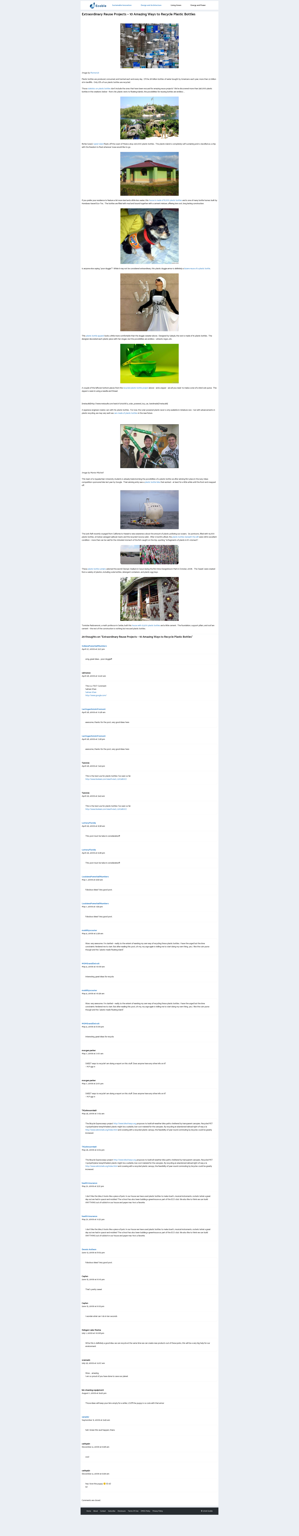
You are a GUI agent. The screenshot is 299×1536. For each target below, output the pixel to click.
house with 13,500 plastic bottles (146, 625)
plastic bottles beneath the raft (185, 537)
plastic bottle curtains (97, 569)
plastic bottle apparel (95, 336)
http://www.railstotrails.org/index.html (101, 1130)
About (95, 1511)
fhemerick (94, 73)
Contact (103, 1511)
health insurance (89, 1183)
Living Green (176, 5)
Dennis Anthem (89, 1249)
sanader (85, 1417)
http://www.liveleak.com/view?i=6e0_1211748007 (106, 779)
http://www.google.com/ (96, 695)
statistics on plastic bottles (99, 88)
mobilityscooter (89, 930)
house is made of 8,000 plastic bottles (165, 200)
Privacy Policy (158, 1511)
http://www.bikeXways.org (125, 1123)
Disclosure (122, 1511)
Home (88, 1511)
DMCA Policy (145, 1511)
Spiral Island (99, 144)
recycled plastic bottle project (135, 388)
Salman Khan (90, 692)
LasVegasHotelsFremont (94, 709)
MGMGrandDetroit (91, 963)
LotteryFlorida (89, 823)
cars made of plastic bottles (125, 413)
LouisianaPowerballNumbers (95, 876)
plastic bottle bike (153, 482)
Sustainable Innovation (122, 5)
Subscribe (111, 1511)
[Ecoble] (98, 5)
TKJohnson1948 (89, 1147)
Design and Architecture (151, 5)
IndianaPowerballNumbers (94, 646)
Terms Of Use (133, 1511)
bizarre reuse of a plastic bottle (197, 268)
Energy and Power (198, 5)
